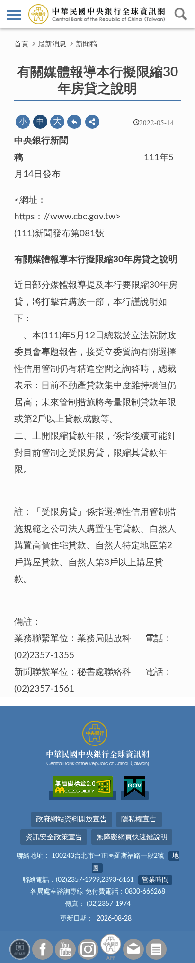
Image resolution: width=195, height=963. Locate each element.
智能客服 (19, 949)
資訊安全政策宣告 (54, 837)
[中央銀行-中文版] (97, 14)
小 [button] (23, 121)
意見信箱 (133, 949)
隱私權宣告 (139, 819)
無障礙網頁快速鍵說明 (132, 837)
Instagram (88, 949)
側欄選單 (14, 14)
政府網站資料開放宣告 (71, 819)
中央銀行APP (110, 947)
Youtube (65, 949)
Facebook (42, 949)
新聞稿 (86, 44)
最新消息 (52, 44)
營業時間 (155, 880)
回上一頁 (74, 122)
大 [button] (57, 121)
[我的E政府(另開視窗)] (135, 795)
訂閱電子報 (156, 949)
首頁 (21, 44)
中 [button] (40, 122)
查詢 (181, 14)
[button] (92, 122)
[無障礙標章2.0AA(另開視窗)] (82, 795)
